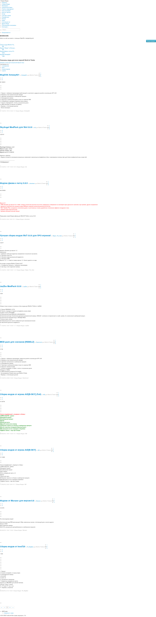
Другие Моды (5, 23)
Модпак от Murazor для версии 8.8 (17, 500)
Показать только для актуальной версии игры (12, 62)
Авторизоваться (6, 32)
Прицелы (4, 2)
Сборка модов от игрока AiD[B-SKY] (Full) (20, 394)
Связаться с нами (8, 613)
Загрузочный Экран (7, 7)
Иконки (4, 18)
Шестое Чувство (6, 12)
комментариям (6, 69)
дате (3, 67)
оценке (4, 70)
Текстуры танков (6, 15)
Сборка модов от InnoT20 (12, 546)
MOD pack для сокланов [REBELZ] (17, 341)
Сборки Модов (6, 4)
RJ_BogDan (30, 547)
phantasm (32, 183)
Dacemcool (39, 342)
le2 (35, 127)
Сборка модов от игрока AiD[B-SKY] (18, 449)
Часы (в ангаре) (6, 10)
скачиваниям (5, 66)
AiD (44, 394)
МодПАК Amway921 (9, 74)
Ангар (3, 14)
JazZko (25, 286)
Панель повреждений (7, 9)
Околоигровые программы (9, 25)
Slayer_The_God (57, 236)
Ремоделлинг (5, 17)
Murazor (38, 501)
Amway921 (24, 75)
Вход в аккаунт (151, 41)
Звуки (3, 20)
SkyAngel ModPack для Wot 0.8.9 (16, 127)
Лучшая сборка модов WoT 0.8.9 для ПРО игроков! (25, 235)
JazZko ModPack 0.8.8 (10, 286)
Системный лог (6, 22)
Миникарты (5, 5)
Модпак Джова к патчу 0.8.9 (14, 183)
